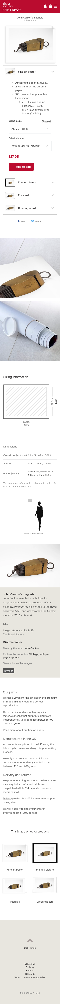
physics (8, 670)
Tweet (38, 221)
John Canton (30, 20)
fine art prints (36, 729)
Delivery (8, 798)
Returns (30, 970)
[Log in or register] (45, 6)
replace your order (31, 808)
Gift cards (30, 974)
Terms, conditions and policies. (30, 977)
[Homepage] (10, 6)
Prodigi (36, 993)
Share (24, 221)
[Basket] (50, 6)
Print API (24, 993)
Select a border (16, 138)
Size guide (47, 121)
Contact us (30, 964)
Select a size (30, 121)
